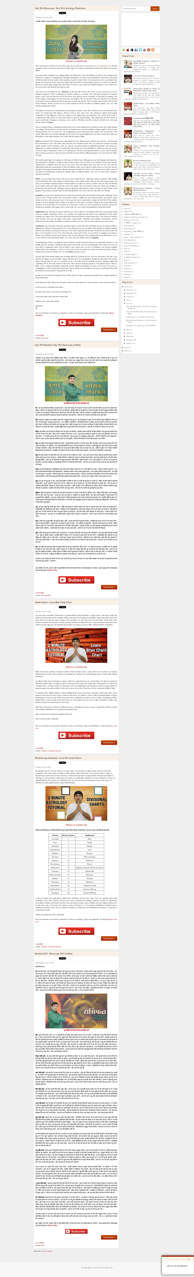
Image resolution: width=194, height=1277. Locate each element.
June (128, 303)
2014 (126, 287)
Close (184, 1259)
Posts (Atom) (47, 1251)
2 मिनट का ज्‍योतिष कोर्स (131, 214)
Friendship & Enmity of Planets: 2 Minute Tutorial (146, 62)
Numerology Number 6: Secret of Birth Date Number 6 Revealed (146, 89)
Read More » (109, 330)
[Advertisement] (141, 29)
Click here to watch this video (76, 667)
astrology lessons (130, 243)
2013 (126, 347)
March (128, 336)
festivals (127, 268)
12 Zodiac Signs (129, 254)
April (128, 333)
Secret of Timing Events (142, 160)
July (128, 300)
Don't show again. (173, 1259)
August (129, 296)
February (129, 340)
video (126, 251)
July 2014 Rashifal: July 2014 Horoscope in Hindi (58, 344)
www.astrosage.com (104, 66)
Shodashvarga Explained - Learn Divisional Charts (58, 757)
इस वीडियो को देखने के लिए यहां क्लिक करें (76, 403)
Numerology (128, 228)
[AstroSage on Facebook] (136, 51)
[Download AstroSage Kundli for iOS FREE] (128, 51)
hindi (43, 1245)
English (126, 211)
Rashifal (127, 266)
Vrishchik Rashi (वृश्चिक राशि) (143, 118)
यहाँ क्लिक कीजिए (52, 570)
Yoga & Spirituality (130, 245)
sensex (126, 277)
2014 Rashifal (46, 595)
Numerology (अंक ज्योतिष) (132, 231)
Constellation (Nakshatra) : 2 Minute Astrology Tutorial (146, 132)
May (125, 260)
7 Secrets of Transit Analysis (143, 76)
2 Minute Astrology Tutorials (51, 751)
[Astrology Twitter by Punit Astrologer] (140, 51)
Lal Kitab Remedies (131, 257)
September (130, 293)
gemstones (127, 271)
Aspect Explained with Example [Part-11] (146, 146)
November (130, 290)
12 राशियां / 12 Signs (130, 223)
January (129, 343)
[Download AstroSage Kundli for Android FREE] (124, 51)
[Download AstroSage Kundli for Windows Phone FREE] (132, 51)
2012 (126, 351)
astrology (127, 234)
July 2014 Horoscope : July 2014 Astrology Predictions (60, 8)
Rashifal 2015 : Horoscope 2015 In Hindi (54, 953)
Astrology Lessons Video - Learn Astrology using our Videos (146, 174)
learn (125, 248)
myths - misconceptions (132, 237)
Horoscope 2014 (130, 220)
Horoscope (45, 338)
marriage (127, 274)
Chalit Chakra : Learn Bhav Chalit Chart (53, 602)
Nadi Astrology (129, 263)
